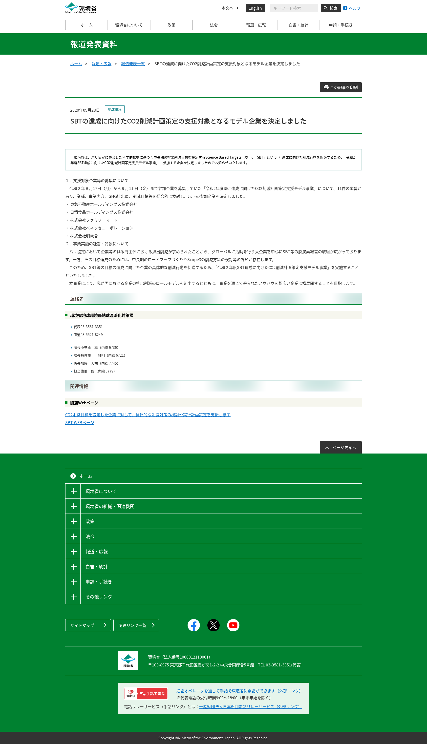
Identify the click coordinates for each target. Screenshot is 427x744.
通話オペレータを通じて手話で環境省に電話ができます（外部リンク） (239, 691)
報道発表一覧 (133, 63)
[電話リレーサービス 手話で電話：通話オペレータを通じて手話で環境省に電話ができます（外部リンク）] (146, 693)
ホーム (87, 25)
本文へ (227, 8)
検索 (334, 8)
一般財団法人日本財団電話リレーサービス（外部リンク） (250, 706)
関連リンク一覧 (132, 625)
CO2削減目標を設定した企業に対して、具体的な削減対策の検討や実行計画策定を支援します (148, 414)
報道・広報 (101, 63)
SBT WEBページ (79, 422)
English (255, 8)
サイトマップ (82, 625)
